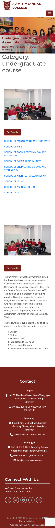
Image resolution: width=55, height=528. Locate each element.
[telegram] (23, 500)
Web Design (15, 525)
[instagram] (16, 500)
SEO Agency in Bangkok (34, 525)
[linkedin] (39, 500)
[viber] (31, 500)
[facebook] (8, 500)
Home (5, 47)
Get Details (12, 132)
